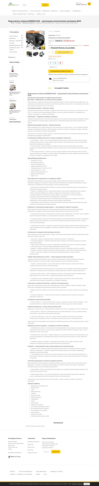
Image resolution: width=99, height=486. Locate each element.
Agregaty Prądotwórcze (15, 45)
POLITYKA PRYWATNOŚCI (25, 471)
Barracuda (54, 74)
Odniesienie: (51, 35)
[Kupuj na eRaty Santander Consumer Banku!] (51, 58)
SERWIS (39, 14)
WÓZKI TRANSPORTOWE (19, 14)
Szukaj (45, 5)
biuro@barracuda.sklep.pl (14, 452)
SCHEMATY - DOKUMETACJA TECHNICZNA (21, 474)
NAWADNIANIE (76, 11)
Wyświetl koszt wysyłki (58, 80)
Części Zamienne (13, 36)
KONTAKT (12, 471)
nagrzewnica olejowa (62, 74)
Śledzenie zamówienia (33, 441)
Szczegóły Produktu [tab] (61, 88)
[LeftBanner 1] (12, 57)
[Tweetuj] (55, 63)
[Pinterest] (60, 63)
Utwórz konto (31, 447)
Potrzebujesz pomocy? (15, 438)
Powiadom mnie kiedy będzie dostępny (61, 71)
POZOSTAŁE (30, 14)
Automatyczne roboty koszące (14, 48)
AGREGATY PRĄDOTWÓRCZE (20, 11)
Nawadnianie (12, 38)
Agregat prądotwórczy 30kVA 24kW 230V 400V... (15, 93)
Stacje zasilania (13, 51)
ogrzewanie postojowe (75, 74)
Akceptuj (87, 484)
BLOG (45, 474)
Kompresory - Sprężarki (15, 40)
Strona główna (14, 32)
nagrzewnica (84, 74)
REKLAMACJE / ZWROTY (56, 471)
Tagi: (49, 74)
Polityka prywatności (77, 483)
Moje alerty (30, 450)
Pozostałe (11, 43)
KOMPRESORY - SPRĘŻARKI (49, 11)
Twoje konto (31, 438)
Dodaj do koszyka (64, 52)
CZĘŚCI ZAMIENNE (65, 11)
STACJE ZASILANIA (35, 11)
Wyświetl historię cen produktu (62, 48)
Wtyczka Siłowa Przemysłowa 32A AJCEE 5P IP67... (13, 75)
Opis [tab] (49, 88)
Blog (43, 14)
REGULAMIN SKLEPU (41, 471)
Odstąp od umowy (32, 452)
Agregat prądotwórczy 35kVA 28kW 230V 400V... (15, 112)
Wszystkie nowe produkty (15, 121)
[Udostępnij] (50, 63)
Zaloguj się (30, 444)
